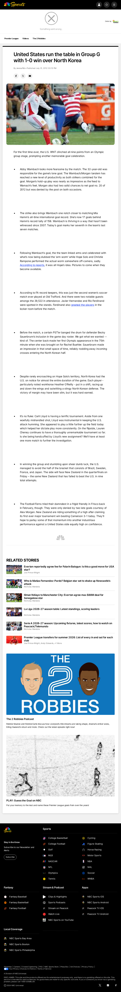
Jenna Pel (20, 68)
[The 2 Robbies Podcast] (60, 684)
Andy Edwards (47, 643)
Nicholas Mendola (32, 587)
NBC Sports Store (51, 967)
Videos (25, 38)
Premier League (11, 38)
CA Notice (31, 969)
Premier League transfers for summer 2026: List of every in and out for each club (68, 639)
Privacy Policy (88, 967)
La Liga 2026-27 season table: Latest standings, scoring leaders (61, 609)
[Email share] (29, 75)
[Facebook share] (16, 75)
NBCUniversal (20, 974)
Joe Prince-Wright (32, 572)
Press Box (64, 967)
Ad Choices (75, 967)
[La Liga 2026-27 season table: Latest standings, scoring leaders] (14, 611)
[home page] (14, 5)
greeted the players (82, 304)
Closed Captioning (29, 967)
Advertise (8, 967)
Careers (17, 967)
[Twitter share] (23, 75)
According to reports (32, 265)
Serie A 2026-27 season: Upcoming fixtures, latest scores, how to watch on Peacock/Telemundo (68, 625)
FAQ (40, 967)
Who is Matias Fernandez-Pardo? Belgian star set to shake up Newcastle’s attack (67, 582)
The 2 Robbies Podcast (20, 719)
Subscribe (10, 857)
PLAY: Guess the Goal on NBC (24, 800)
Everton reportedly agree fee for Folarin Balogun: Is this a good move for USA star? (69, 568)
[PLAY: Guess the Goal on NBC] (60, 765)
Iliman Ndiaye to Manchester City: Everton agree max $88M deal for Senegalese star (63, 596)
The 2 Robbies (39, 38)
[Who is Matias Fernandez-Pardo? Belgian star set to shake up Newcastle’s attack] (14, 583)
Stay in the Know (12, 842)
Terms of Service (44, 969)
